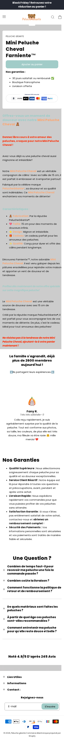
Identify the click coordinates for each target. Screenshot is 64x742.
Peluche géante (18, 733)
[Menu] (4, 16)
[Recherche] (52, 17)
